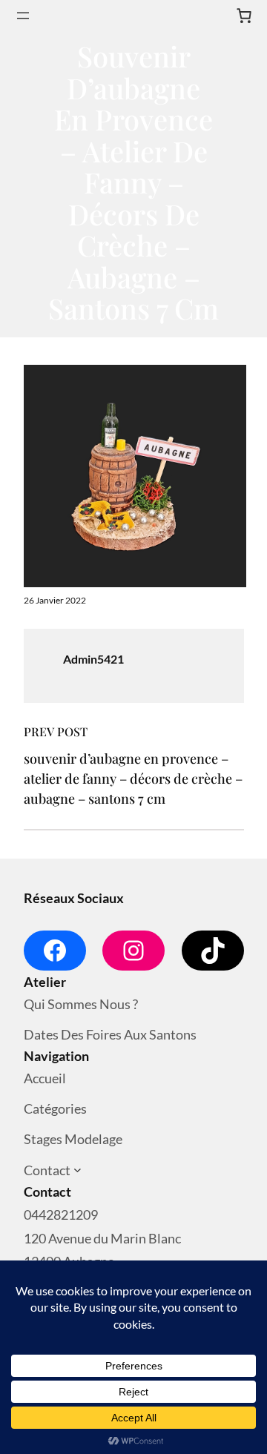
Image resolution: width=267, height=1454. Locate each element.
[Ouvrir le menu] (23, 15)
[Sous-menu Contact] (77, 1170)
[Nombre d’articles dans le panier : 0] (244, 15)
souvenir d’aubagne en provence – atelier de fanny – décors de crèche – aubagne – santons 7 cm (133, 778)
